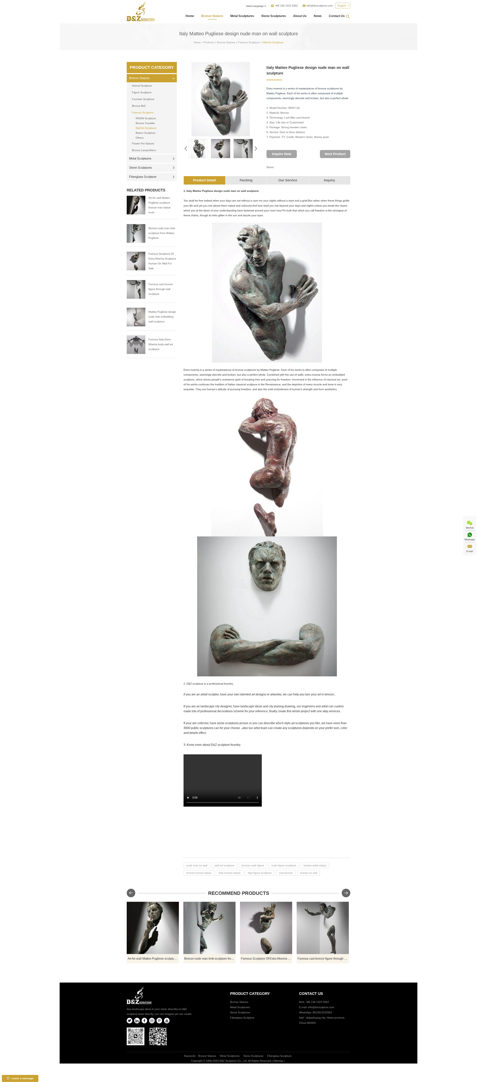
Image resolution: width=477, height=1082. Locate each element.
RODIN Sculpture (146, 118)
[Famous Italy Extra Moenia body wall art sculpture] (136, 344)
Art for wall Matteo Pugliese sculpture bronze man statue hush (160, 205)
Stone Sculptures (273, 16)
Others (140, 137)
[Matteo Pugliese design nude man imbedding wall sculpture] (136, 317)
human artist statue (315, 865)
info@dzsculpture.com (320, 5)
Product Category (152, 67)
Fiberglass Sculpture (143, 176)
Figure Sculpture (141, 92)
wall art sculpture (224, 865)
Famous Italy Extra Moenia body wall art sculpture (161, 344)
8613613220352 (322, 1012)
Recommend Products (238, 893)
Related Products (146, 190)
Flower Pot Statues (143, 143)
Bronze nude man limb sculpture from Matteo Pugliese (162, 233)
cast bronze (286, 872)
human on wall (308, 872)
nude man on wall (196, 865)
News (318, 16)
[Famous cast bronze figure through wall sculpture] (136, 289)
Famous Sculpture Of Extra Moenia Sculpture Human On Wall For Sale (162, 261)
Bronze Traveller (145, 123)
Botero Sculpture (145, 132)
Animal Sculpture (142, 85)
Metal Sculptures (242, 16)
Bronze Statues (212, 16)
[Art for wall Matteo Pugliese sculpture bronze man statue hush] (136, 205)
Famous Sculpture (249, 42)
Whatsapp (470, 539)
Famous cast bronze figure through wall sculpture (161, 289)
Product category (250, 994)
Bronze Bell (138, 105)
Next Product (335, 154)
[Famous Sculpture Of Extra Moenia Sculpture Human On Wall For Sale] (136, 261)
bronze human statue (198, 872)
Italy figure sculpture (260, 872)
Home (190, 16)
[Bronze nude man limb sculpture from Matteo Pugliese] (136, 233)
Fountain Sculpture (143, 99)
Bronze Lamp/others (144, 150)
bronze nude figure (253, 865)
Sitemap (278, 1060)
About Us (300, 16)
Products (209, 42)
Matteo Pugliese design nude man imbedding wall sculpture (162, 316)
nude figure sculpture (283, 865)
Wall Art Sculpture (273, 42)
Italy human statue (230, 872)
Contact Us (337, 16)
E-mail (469, 551)
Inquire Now (281, 154)
